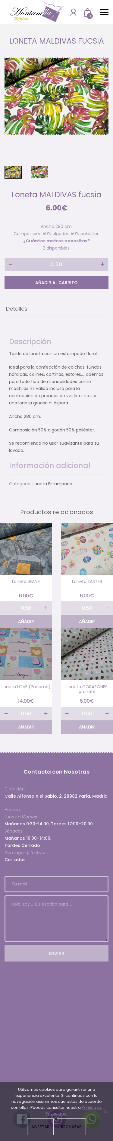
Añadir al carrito (56, 283)
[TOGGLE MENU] (104, 12)
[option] (56, 96)
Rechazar (71, 1127)
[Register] (73, 12)
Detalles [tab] (16, 308)
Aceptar (40, 1127)
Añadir (26, 621)
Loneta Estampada (52, 484)
